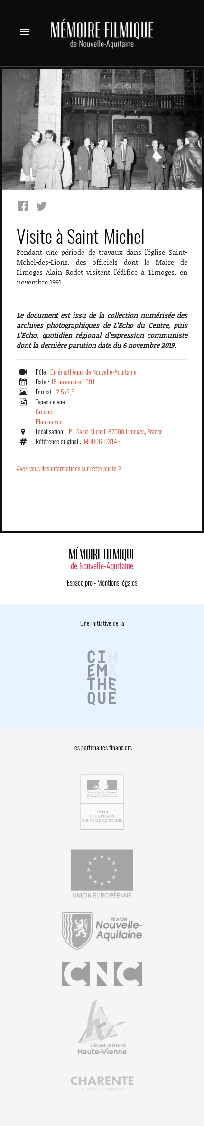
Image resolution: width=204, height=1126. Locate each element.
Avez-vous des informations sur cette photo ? (69, 468)
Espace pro (80, 582)
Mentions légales (117, 582)
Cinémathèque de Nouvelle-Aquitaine (93, 371)
